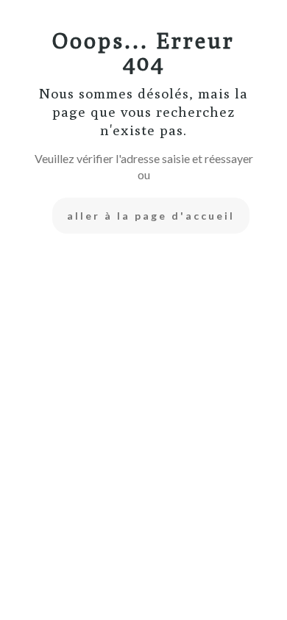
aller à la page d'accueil (151, 215)
